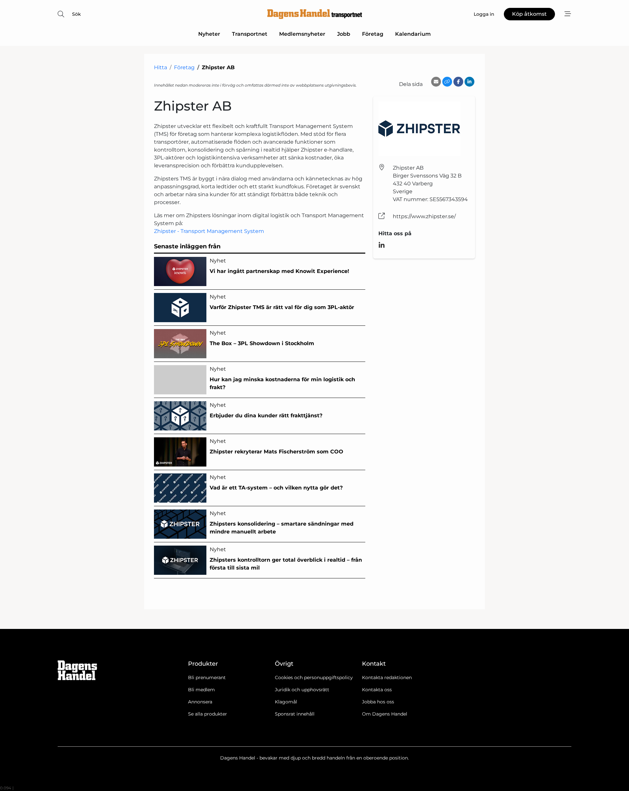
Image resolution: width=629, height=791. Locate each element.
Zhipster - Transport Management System (209, 231)
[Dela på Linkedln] (469, 82)
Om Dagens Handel (384, 714)
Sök (76, 14)
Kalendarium (413, 34)
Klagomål (286, 702)
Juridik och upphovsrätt (302, 690)
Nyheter (209, 34)
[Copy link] (447, 82)
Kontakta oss (377, 690)
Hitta (160, 67)
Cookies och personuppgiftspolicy (314, 677)
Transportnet (249, 34)
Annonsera (200, 702)
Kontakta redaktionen (387, 677)
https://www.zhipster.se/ (424, 216)
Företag (372, 34)
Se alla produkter (207, 714)
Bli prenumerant (207, 677)
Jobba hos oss (378, 702)
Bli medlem (201, 690)
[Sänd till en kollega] (436, 82)
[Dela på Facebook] (458, 82)
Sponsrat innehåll (294, 714)
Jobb (343, 34)
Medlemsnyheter (302, 34)
